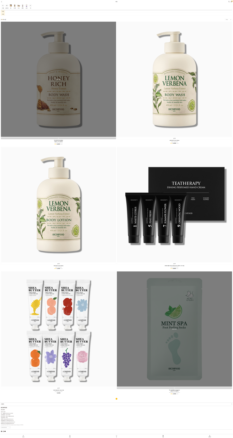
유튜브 (5, 431)
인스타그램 (3, 431)
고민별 (3, 14)
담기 (175, 138)
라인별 (3, 11)
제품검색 (229, 1)
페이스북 (1, 431)
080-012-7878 (7, 407)
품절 (58, 138)
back (1, 1)
